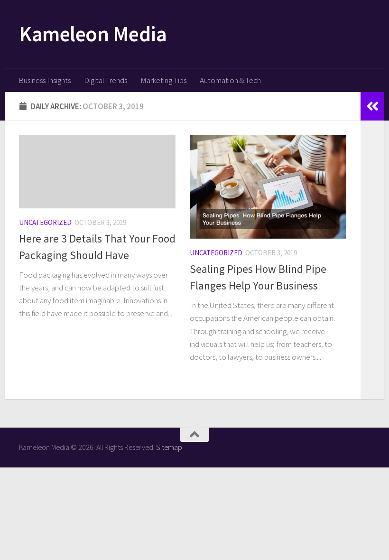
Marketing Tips (163, 80)
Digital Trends (105, 80)
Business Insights (45, 80)
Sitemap (169, 447)
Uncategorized (45, 222)
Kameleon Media (93, 33)
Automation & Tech (230, 80)
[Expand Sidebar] (372, 106)
